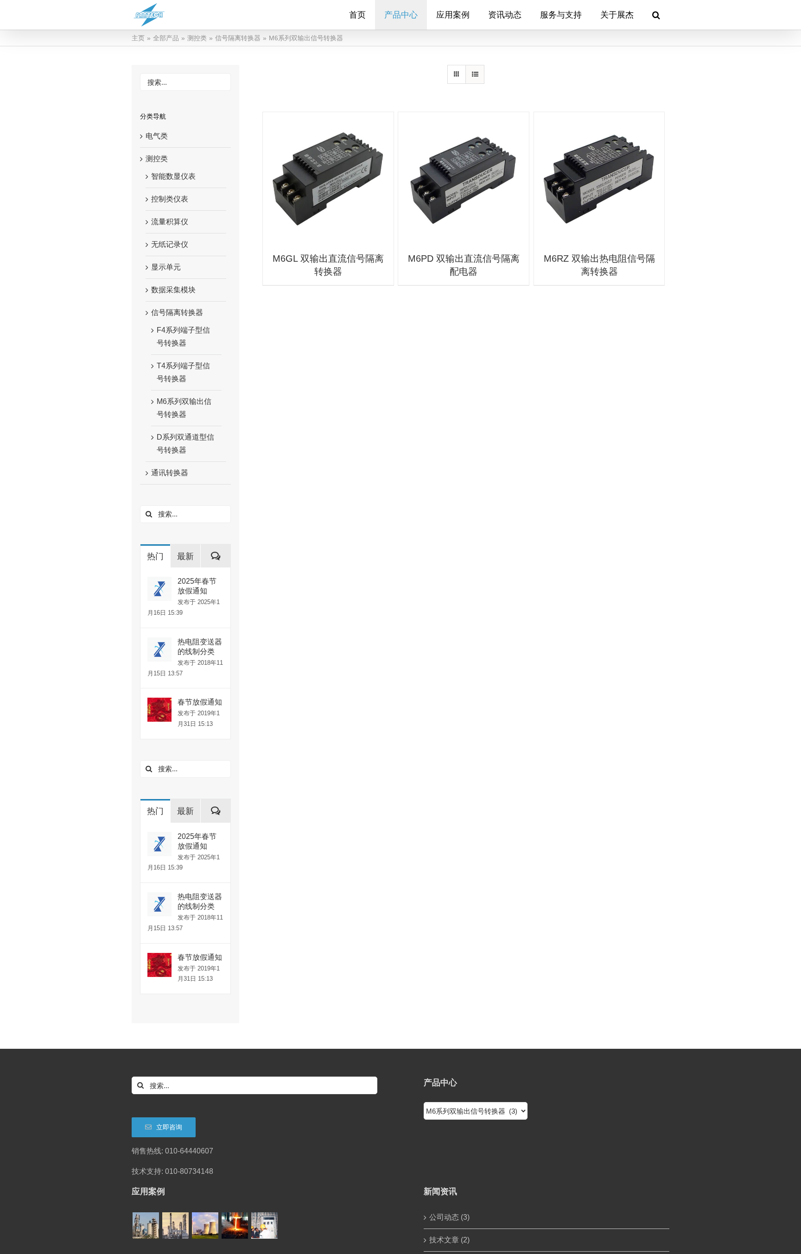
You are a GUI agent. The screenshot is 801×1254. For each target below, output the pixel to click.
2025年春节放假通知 (197, 586)
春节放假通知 (200, 702)
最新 (185, 556)
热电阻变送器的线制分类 (200, 646)
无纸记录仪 (169, 244)
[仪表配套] (264, 1225)
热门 (155, 556)
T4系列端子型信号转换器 (183, 372)
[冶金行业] (234, 1225)
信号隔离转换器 (177, 312)
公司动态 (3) (449, 1217)
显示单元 (166, 267)
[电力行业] (205, 1225)
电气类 (157, 136)
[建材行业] (145, 1225)
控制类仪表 (169, 199)
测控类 (157, 159)
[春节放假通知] (159, 704)
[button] (656, 15)
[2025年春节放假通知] (159, 583)
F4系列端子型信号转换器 (183, 336)
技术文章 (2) (449, 1240)
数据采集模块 (173, 290)
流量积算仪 (169, 222)
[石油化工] (175, 1225)
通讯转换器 (169, 473)
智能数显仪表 (173, 176)
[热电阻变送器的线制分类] (159, 644)
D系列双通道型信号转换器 (185, 443)
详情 (328, 179)
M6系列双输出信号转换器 (184, 407)
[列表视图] (475, 74)
